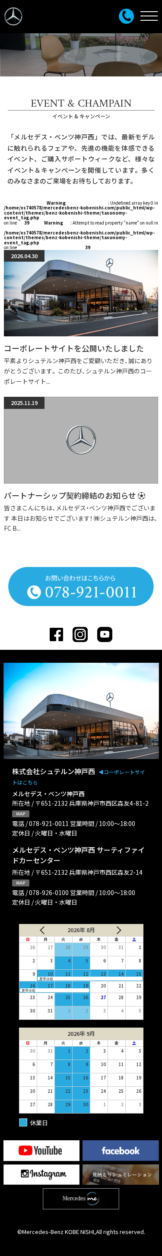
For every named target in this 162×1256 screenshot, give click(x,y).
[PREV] (39, 930)
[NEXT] (122, 930)
